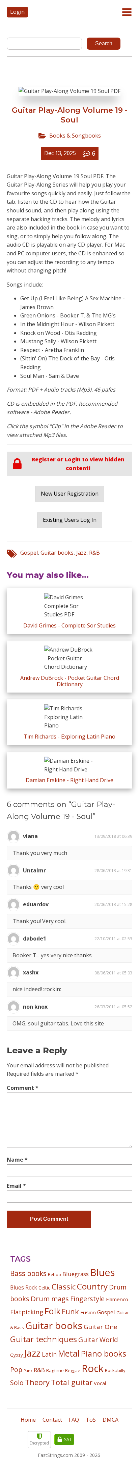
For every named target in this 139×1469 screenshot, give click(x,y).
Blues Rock (23, 1287)
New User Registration (70, 493)
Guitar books (57, 552)
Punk (28, 1370)
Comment (22, 1088)
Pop (16, 1369)
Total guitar (71, 1382)
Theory (37, 1382)
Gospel (29, 552)
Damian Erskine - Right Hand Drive (69, 780)
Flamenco (117, 1299)
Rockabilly (115, 1370)
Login (17, 11)
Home (28, 1419)
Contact (52, 1419)
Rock (93, 1368)
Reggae (72, 1370)
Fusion (88, 1312)
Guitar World (98, 1339)
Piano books (103, 1353)
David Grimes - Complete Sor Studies (69, 625)
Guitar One (100, 1326)
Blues (102, 1272)
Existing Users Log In (69, 519)
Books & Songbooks (75, 135)
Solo (17, 1382)
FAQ (74, 1419)
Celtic (44, 1287)
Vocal (100, 1383)
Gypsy (16, 1355)
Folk (52, 1311)
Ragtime (55, 1370)
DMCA (110, 1419)
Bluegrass (75, 1274)
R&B (94, 552)
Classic (64, 1286)
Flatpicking (26, 1312)
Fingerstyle (87, 1298)
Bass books (28, 1273)
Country (92, 1286)
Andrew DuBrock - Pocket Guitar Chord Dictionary (69, 681)
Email (16, 1185)
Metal (69, 1353)
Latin (49, 1354)
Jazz (81, 552)
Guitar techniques (43, 1339)
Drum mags (50, 1298)
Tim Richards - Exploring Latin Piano (69, 736)
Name (17, 1159)
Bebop (54, 1274)
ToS (91, 1419)
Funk (70, 1311)
